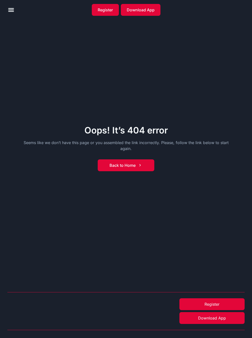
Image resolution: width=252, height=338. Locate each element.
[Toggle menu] (11, 10)
